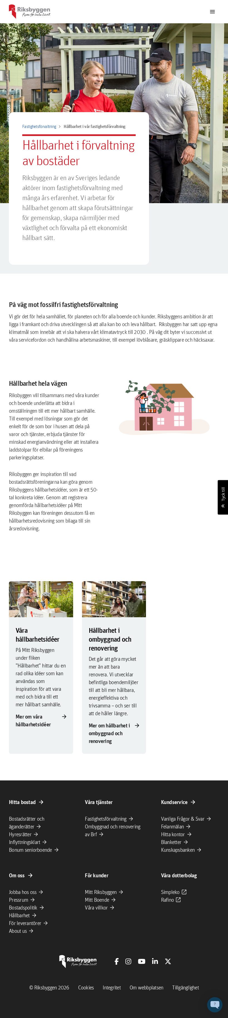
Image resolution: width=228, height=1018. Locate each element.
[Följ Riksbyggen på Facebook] (117, 961)
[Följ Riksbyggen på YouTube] (141, 961)
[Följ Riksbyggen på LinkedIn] (155, 961)
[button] (214, 1004)
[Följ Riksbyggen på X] (168, 961)
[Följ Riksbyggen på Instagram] (128, 961)
